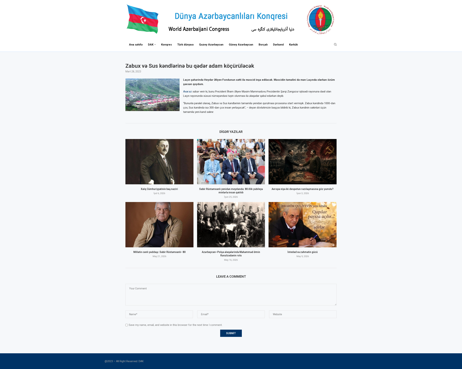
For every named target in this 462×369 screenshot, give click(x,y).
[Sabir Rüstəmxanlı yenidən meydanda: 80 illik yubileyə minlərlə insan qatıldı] (231, 161)
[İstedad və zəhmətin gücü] (303, 224)
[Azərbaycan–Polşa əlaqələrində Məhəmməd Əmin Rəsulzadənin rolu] (231, 224)
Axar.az (187, 91)
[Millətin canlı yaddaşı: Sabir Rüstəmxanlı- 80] (159, 224)
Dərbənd (278, 44)
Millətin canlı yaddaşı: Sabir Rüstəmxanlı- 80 (159, 252)
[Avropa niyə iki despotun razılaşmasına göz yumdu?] (303, 161)
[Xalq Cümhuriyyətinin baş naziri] (159, 161)
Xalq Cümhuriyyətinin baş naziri (159, 189)
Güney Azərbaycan (241, 44)
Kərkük (293, 44)
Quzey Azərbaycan (211, 44)
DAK (150, 44)
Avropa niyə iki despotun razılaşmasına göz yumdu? (303, 189)
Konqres (166, 44)
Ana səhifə (136, 44)
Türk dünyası (185, 44)
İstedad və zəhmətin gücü (302, 252)
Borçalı (263, 44)
